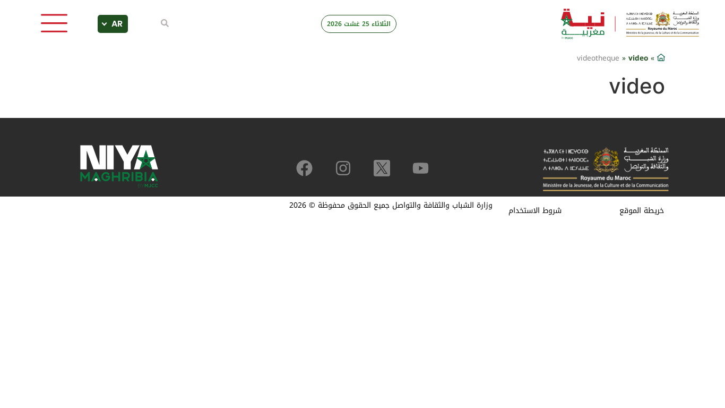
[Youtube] (420, 168)
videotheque (598, 58)
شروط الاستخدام (535, 210)
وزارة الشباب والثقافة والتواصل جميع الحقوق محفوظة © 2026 (391, 205)
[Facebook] (304, 168)
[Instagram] (343, 168)
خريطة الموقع (641, 210)
